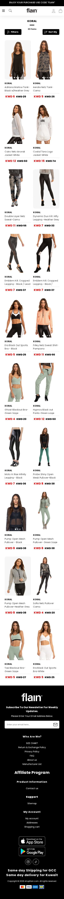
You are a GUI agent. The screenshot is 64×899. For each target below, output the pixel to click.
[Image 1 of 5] (46, 124)
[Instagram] (28, 862)
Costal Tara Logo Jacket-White (43, 153)
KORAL (8, 83)
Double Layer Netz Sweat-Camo (15, 218)
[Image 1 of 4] (18, 59)
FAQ (32, 755)
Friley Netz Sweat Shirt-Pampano (45, 347)
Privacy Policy (32, 751)
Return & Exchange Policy (32, 747)
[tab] (14, 77)
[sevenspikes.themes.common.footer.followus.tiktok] (36, 862)
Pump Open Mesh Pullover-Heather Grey (17, 605)
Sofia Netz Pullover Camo (43, 605)
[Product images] (18, 59)
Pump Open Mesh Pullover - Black (15, 540)
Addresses (32, 822)
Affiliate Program (32, 772)
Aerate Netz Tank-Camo (43, 89)
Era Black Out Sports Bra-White (44, 669)
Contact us (32, 788)
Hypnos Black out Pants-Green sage (43, 411)
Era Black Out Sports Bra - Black (16, 347)
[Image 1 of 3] (18, 253)
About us (32, 760)
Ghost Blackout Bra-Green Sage (16, 411)
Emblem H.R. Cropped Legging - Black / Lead (17, 282)
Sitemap (32, 803)
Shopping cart (60, 10)
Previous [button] (2, 2)
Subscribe (55, 724)
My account (32, 818)
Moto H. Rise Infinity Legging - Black (15, 476)
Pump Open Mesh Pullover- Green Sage (45, 540)
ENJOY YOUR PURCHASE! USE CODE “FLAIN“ (32, 2)
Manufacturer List (32, 764)
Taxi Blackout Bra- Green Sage (15, 669)
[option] (32, 2)
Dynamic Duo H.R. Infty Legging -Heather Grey (46, 218)
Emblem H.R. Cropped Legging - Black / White (45, 284)
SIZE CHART (32, 743)
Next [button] (62, 2)
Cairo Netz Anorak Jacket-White (15, 153)
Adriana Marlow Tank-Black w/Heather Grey (17, 89)
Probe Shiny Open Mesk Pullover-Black (44, 476)
